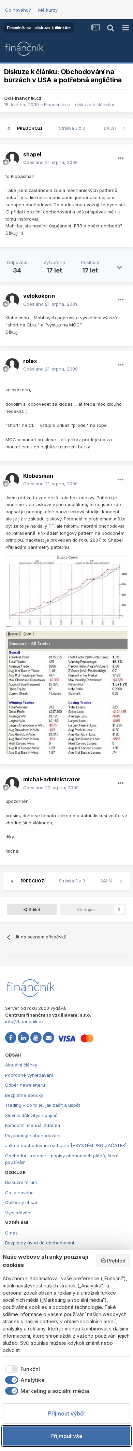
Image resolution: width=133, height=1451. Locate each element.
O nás (11, 1233)
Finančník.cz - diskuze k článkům (79, 104)
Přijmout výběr (66, 1413)
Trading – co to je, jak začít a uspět (42, 1105)
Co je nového (19, 1192)
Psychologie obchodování (32, 1135)
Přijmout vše (66, 1436)
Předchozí (29, 128)
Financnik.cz (27, 98)
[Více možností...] (121, 158)
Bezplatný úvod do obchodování (39, 1242)
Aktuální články (21, 1065)
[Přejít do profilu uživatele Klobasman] (12, 480)
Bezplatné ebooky (24, 1095)
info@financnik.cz (24, 1021)
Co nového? (18, 10)
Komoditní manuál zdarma (32, 1125)
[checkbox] (21, 1369)
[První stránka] (9, 128)
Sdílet (33, 909)
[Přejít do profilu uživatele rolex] (12, 365)
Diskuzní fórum (21, 1182)
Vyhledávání (18, 1212)
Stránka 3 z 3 (73, 128)
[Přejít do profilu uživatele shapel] (12, 158)
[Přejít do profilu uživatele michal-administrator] (12, 784)
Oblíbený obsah (22, 1202)
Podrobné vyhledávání (29, 1075)
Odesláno (50, 162)
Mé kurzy (48, 10)
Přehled (116, 1261)
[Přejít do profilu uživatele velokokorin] (12, 300)
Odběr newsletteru (25, 1085)
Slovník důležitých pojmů (31, 1115)
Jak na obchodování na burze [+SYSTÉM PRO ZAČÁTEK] (66, 1145)
